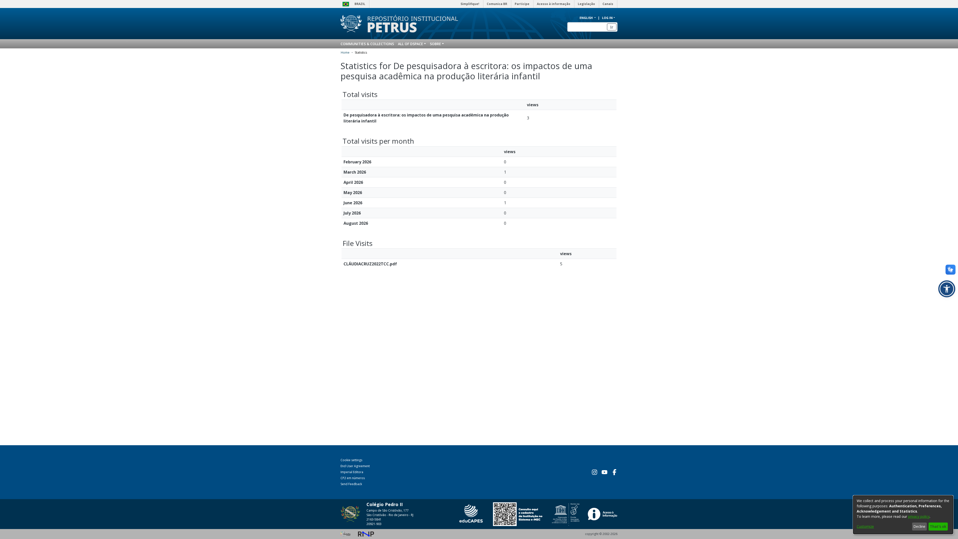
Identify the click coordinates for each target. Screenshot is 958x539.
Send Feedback (351, 484)
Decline (919, 526)
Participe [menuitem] (522, 4)
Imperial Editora (352, 472)
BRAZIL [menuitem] (360, 4)
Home (345, 52)
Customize (865, 526)
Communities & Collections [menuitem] (367, 43)
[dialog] (903, 515)
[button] (947, 289)
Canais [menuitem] (607, 4)
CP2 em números (353, 478)
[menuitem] (412, 43)
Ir (611, 27)
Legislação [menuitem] (586, 4)
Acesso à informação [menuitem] (553, 4)
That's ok (938, 526)
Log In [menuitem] (607, 18)
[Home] (410, 23)
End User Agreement (355, 466)
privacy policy (919, 516)
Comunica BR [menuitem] (497, 4)
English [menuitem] (587, 18)
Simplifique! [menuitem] (470, 4)
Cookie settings (351, 460)
